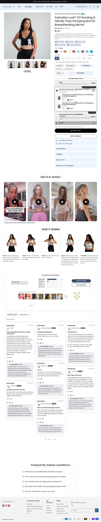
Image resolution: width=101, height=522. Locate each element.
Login (47, 506)
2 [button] (48, 439)
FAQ (28, 513)
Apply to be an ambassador (34, 509)
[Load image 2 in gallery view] (19, 64)
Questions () (23, 314)
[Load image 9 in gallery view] (35, 64)
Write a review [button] (81, 281)
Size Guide (30, 504)
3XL (89, 58)
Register (48, 508)
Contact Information (62, 513)
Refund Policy (60, 509)
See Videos (27, 71)
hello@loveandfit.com (80, 502)
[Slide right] (49, 64)
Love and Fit (10, 519)
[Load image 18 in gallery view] (43, 64)
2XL (84, 58)
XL (78, 58)
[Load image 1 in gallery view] (11, 64)
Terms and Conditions (62, 506)
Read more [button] (10, 354)
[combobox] (71, 100)
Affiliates (29, 511)
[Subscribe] (97, 510)
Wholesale (49, 513)
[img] (10, 326)
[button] (20, 6)
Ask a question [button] (81, 285)
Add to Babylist (76, 136)
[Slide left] (6, 64)
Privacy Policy (60, 504)
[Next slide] (99, 202)
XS (57, 58)
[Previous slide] (2, 202)
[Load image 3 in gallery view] (27, 64)
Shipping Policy (60, 511)
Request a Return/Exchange (34, 506)
